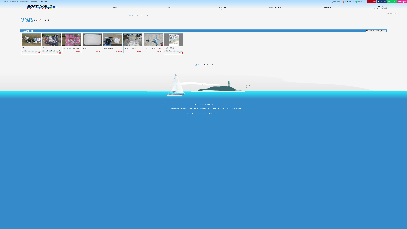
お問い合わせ (225, 109)
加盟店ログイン (362, 2)
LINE (394, 2)
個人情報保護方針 (236, 109)
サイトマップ (336, 2)
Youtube (373, 2)
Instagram (403, 2)
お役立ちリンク (204, 109)
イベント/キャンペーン (274, 7)
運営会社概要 (175, 109)
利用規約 (183, 109)
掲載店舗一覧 (327, 7)
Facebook (383, 2)
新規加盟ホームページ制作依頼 (380, 7)
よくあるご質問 (193, 109)
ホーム (131, 15)
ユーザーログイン (348, 2)
